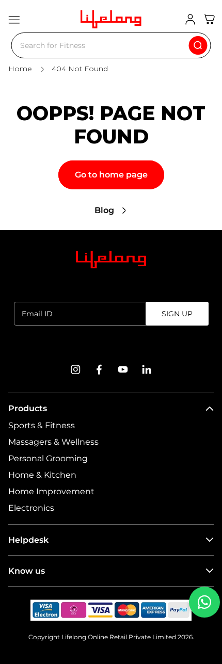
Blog (104, 210)
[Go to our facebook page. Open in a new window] (99, 369)
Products (27, 408)
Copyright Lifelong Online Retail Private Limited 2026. (111, 637)
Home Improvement (51, 491)
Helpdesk (28, 540)
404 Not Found (80, 68)
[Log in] (190, 19)
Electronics (31, 508)
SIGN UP (177, 313)
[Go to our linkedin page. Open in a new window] (146, 369)
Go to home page (111, 175)
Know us (26, 571)
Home (20, 68)
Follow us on (111, 344)
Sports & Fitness (41, 425)
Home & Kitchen (42, 475)
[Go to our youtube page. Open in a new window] (123, 369)
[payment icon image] (111, 610)
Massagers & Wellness (53, 442)
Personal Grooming (48, 458)
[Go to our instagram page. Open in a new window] (75, 369)
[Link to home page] (111, 260)
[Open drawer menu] (14, 19)
